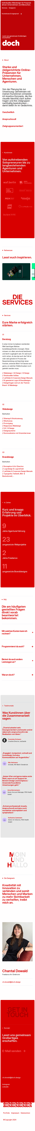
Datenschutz (25, 1113)
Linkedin (5, 1087)
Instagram (6, 1084)
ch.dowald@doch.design (11, 982)
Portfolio (6, 1113)
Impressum (15, 1113)
